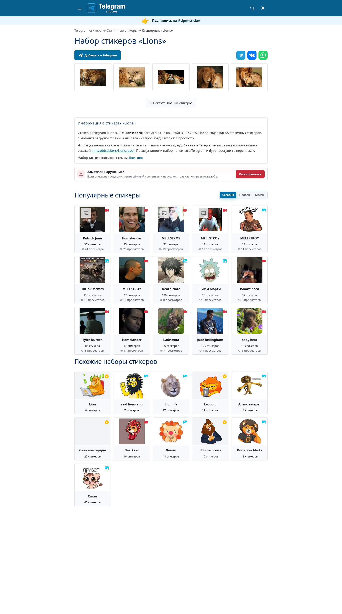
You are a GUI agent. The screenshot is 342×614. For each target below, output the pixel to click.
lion (132, 158)
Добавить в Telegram (101, 55)
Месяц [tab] (259, 195)
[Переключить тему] (263, 8)
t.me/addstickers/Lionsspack (113, 150)
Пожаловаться (250, 174)
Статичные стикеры (122, 30)
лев (140, 158)
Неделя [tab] (244, 195)
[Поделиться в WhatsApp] (263, 55)
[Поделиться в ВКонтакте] (251, 55)
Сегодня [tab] (228, 195)
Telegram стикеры (88, 30)
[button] (79, 8)
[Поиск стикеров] (252, 8)
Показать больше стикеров (172, 103)
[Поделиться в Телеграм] (240, 55)
